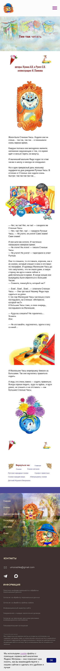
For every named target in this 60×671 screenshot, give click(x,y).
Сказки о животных (42, 473)
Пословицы (8, 520)
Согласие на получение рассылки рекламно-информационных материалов (21, 619)
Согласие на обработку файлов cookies (18, 603)
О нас (6, 533)
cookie (23, 653)
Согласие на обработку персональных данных (21, 598)
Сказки (18, 469)
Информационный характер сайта (17, 608)
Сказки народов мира (16, 477)
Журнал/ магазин (11, 514)
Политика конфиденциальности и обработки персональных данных (21, 591)
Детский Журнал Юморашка (19, 480)
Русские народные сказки (18, 473)
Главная (38, 466)
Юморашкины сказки (38, 477)
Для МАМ (7, 527)
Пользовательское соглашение (15, 626)
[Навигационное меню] (55, 8)
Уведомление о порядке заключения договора (21, 613)
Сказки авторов (33, 469)
